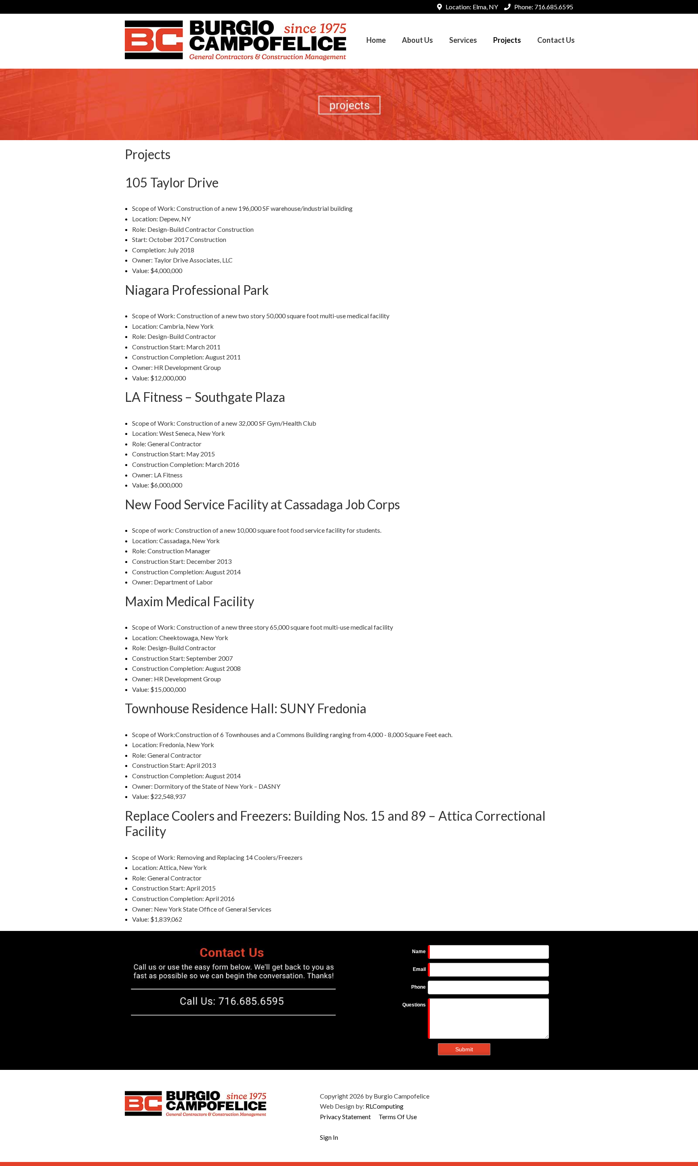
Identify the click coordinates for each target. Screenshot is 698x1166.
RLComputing (385, 1106)
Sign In (329, 1137)
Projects (507, 40)
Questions (414, 1005)
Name (419, 951)
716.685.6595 (553, 7)
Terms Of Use (397, 1116)
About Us (417, 40)
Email (419, 969)
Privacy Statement (345, 1116)
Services (463, 40)
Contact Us (556, 40)
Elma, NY (485, 7)
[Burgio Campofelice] (235, 39)
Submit (464, 1049)
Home (376, 40)
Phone (418, 987)
